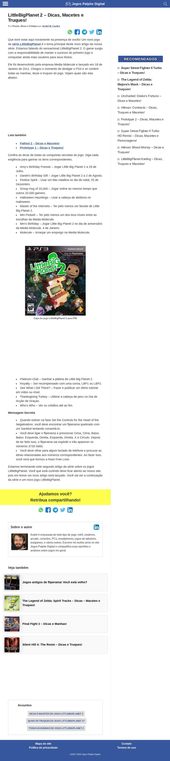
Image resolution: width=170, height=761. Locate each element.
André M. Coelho (51, 26)
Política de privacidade (43, 747)
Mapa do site (43, 743)
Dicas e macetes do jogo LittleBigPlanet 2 (56, 713)
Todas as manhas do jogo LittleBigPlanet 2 (56, 728)
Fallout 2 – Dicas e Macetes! (40, 143)
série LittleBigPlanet (26, 44)
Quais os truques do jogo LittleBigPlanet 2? (56, 721)
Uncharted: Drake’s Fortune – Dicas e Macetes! (139, 98)
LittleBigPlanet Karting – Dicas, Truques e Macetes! (140, 161)
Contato (127, 743)
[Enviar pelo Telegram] (84, 32)
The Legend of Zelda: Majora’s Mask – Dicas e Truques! (135, 84)
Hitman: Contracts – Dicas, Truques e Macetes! (137, 110)
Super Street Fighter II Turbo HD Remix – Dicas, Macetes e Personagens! (138, 135)
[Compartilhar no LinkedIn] (99, 32)
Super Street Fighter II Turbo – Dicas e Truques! (140, 70)
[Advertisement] (55, 106)
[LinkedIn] (96, 527)
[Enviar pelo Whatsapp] (70, 32)
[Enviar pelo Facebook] (77, 32)
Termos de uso (126, 747)
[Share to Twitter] (91, 32)
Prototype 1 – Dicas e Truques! (42, 147)
